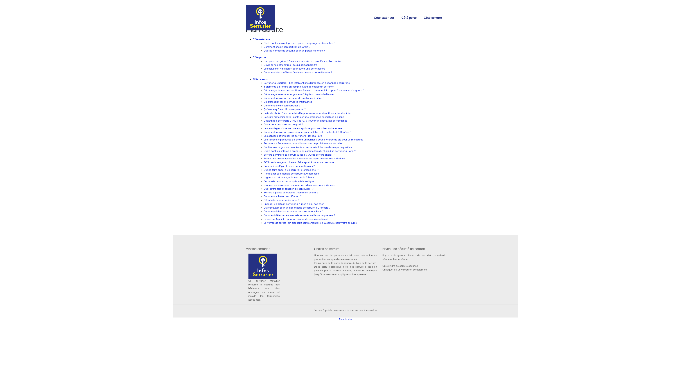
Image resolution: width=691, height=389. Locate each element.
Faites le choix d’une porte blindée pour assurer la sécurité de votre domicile (307, 113)
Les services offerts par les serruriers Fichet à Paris (293, 135)
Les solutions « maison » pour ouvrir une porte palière (294, 68)
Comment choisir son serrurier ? (282, 105)
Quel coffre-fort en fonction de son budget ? (288, 188)
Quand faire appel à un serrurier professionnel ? (291, 169)
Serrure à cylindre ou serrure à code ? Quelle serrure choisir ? (299, 154)
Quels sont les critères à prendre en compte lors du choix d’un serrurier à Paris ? (310, 150)
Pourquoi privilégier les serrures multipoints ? (289, 166)
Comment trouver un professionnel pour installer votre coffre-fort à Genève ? (307, 132)
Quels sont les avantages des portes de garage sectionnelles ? (299, 43)
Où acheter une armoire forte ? (281, 200)
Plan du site (345, 319)
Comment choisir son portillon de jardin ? (287, 46)
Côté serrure (433, 17)
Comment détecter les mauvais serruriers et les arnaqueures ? (299, 215)
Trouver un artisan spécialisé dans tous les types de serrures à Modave (304, 158)
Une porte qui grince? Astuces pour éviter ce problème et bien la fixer (303, 61)
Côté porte (409, 17)
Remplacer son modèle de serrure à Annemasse (291, 173)
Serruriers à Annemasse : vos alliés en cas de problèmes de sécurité (303, 143)
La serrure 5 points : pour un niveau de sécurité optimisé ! (296, 219)
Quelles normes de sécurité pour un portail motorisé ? (294, 50)
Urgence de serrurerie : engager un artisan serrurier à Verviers (299, 185)
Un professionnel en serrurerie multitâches (288, 101)
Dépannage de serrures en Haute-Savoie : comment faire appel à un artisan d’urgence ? (314, 90)
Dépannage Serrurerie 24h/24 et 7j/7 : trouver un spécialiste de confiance (305, 120)
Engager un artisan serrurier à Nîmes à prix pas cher (294, 203)
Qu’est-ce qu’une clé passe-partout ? (285, 109)
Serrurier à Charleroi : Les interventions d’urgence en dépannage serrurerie (307, 82)
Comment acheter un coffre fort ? (283, 196)
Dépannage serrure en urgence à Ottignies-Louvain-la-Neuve (299, 94)
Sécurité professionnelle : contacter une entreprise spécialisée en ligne (304, 116)
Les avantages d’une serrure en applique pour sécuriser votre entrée (303, 128)
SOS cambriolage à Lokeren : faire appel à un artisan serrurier (299, 162)
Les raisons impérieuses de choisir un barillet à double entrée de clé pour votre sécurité (313, 139)
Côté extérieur (384, 17)
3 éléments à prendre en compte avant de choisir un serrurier (299, 86)
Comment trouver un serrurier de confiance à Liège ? (294, 98)
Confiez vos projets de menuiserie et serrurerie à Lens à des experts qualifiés (308, 147)
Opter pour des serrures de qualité (283, 124)
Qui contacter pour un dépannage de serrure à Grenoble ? (297, 207)
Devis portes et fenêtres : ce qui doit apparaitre (290, 64)
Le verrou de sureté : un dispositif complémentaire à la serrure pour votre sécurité (310, 222)
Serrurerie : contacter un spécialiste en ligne (289, 181)
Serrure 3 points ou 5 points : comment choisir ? (291, 192)
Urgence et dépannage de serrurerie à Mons (289, 177)
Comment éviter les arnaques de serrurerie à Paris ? (294, 211)
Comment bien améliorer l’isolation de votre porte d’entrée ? (298, 72)
